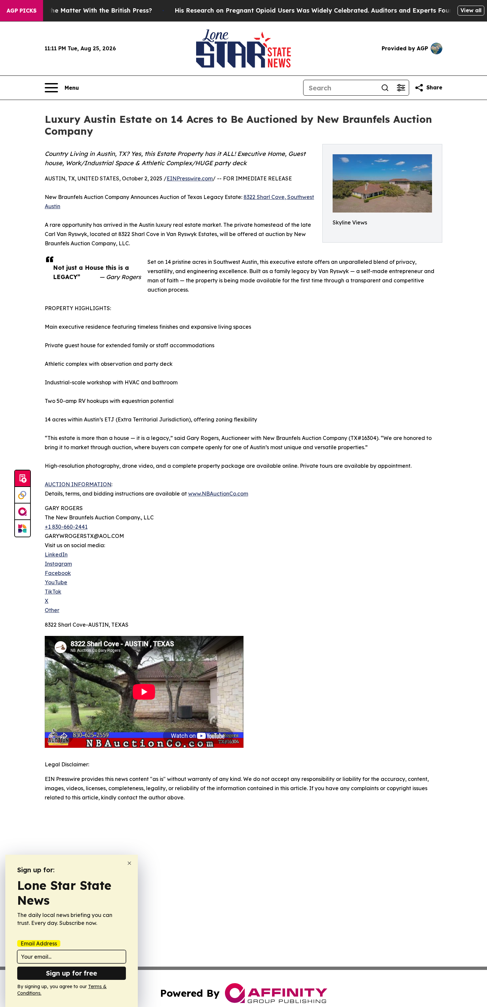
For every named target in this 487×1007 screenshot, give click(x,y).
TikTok (53, 591)
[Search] (385, 87)
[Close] (129, 863)
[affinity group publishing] (22, 512)
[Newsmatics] (22, 528)
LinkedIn (56, 554)
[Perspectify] (22, 495)
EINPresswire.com (190, 178)
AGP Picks (21, 10)
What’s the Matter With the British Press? (89, 10)
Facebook (58, 573)
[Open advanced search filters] (401, 87)
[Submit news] (22, 478)
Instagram (58, 563)
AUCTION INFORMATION (78, 484)
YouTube (56, 582)
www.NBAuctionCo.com (218, 493)
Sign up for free (71, 973)
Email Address (39, 943)
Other (52, 610)
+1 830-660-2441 (66, 526)
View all (470, 10)
